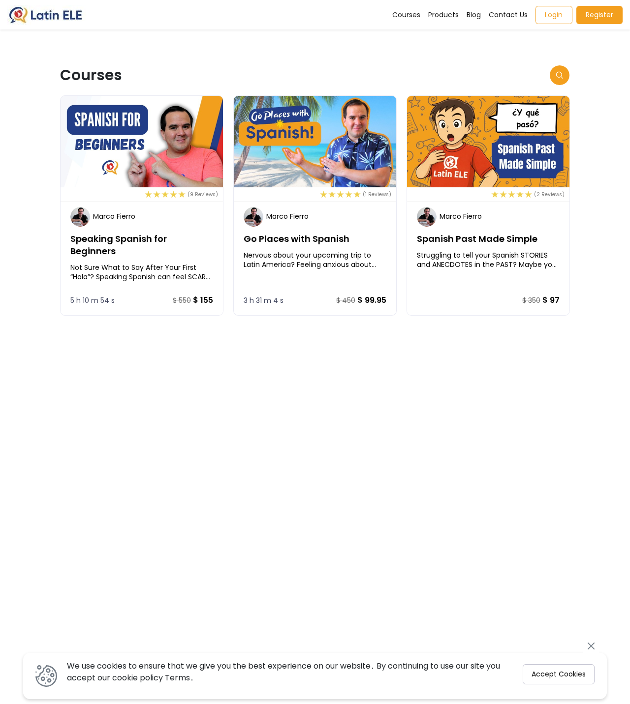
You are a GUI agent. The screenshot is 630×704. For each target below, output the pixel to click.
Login (554, 15)
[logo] (46, 15)
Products (443, 15)
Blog (474, 15)
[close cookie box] (591, 645)
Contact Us (508, 15)
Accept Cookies (559, 674)
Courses (406, 15)
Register (599, 15)
